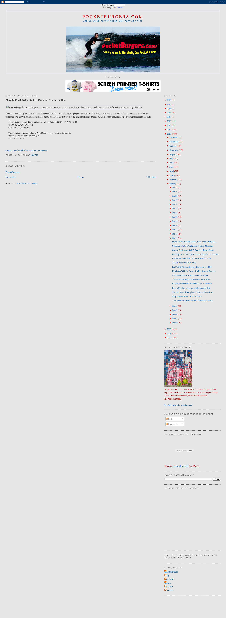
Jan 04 (174, 322)
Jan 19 (174, 221)
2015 (169, 112)
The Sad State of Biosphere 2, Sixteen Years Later (192, 292)
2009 (169, 329)
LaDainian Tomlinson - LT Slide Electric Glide (191, 258)
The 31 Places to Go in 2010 (184, 262)
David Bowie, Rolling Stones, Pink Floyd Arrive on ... (194, 241)
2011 (169, 129)
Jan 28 (174, 195)
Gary (167, 575)
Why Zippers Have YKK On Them (187, 296)
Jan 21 (174, 212)
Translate (120, 8)
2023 (169, 100)
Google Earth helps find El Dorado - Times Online (36, 100)
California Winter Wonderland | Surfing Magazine (192, 245)
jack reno (169, 586)
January (173, 183)
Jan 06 (174, 314)
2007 (169, 337)
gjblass (168, 582)
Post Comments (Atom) (27, 183)
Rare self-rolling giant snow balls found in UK (191, 288)
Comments (172, 424)
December (174, 137)
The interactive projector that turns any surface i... (192, 279)
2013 (169, 121)
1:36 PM (34, 155)
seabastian (169, 590)
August (173, 154)
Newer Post (10, 177)
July (171, 158)
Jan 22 (174, 208)
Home (81, 177)
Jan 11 (174, 238)
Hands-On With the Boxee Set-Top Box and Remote (194, 271)
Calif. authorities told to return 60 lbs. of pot (190, 275)
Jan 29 (174, 191)
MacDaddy (169, 579)
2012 (169, 125)
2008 (169, 333)
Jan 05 (174, 318)
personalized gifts (181, 466)
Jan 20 (174, 216)
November (174, 141)
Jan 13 (174, 233)
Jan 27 (174, 200)
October (173, 145)
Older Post (151, 177)
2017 (169, 104)
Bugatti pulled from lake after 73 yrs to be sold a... (193, 283)
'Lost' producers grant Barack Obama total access (192, 300)
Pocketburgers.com (113, 16)
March (172, 175)
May (171, 166)
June (171, 162)
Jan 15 (174, 229)
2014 (169, 116)
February (173, 179)
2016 (169, 108)
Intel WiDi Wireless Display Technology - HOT (192, 267)
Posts (170, 418)
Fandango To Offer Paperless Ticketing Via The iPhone (195, 254)
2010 (169, 133)
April (172, 171)
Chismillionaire (171, 571)
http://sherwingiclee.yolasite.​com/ (178, 405)
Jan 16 (174, 225)
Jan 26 (174, 204)
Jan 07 (174, 310)
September (174, 150)
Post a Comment (13, 172)
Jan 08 (174, 305)
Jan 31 (174, 187)
